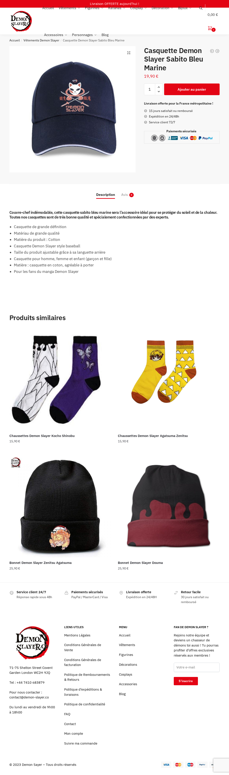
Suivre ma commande (80, 743)
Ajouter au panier (192, 89)
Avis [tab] (124, 194)
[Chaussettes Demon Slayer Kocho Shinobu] (60, 379)
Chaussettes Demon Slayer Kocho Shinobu (42, 436)
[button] (128, 52)
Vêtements (127, 645)
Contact (70, 724)
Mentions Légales (77, 635)
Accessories (128, 684)
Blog (122, 694)
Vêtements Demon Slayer (41, 40)
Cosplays (125, 674)
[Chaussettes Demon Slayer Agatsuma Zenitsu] (169, 379)
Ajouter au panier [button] (60, 450)
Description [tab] (105, 194)
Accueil (14, 40)
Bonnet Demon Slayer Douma (140, 563)
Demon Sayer (32, 764)
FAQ (67, 714)
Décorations (128, 664)
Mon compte (73, 733)
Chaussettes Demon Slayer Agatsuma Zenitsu (153, 436)
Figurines (126, 655)
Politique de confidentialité (84, 704)
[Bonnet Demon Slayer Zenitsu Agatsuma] (60, 506)
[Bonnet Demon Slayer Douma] (169, 506)
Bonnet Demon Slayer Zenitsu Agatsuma (40, 563)
